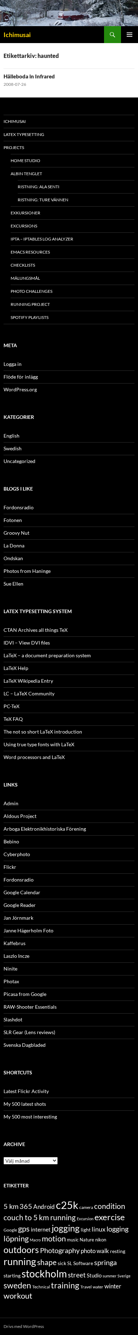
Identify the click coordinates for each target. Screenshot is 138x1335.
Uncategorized (19, 461)
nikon (100, 1239)
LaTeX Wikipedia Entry (28, 681)
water (98, 1286)
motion (54, 1238)
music (73, 1239)
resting (117, 1251)
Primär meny (129, 34)
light (86, 1230)
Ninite (10, 969)
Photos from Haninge (27, 571)
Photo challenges (31, 291)
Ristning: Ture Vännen (43, 199)
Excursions (24, 226)
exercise (109, 1217)
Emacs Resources (30, 252)
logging (117, 1228)
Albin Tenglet (26, 173)
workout (18, 1295)
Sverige (124, 1276)
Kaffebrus (14, 943)
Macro (35, 1240)
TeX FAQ (13, 719)
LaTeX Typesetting (24, 134)
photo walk (95, 1250)
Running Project (30, 304)
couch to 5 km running (40, 1217)
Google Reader (20, 905)
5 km (11, 1206)
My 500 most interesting (30, 1117)
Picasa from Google (25, 994)
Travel (86, 1286)
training (65, 1285)
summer (109, 1276)
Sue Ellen (13, 584)
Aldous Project (20, 816)
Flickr (10, 867)
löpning (16, 1238)
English (11, 436)
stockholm (44, 1274)
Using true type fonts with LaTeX (39, 744)
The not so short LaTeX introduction (43, 732)
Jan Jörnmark (18, 918)
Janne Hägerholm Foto (28, 930)
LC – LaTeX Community (29, 693)
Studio (94, 1275)
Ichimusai (17, 34)
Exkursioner (25, 212)
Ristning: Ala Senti (38, 186)
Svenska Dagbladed (25, 1045)
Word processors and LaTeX (34, 757)
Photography (60, 1250)
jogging (66, 1228)
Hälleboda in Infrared (29, 76)
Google (10, 1230)
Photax (11, 981)
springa (105, 1262)
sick (62, 1263)
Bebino (11, 841)
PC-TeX (11, 706)
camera (86, 1207)
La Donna (14, 545)
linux (98, 1229)
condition (109, 1206)
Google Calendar (22, 892)
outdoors (21, 1249)
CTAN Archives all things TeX (36, 630)
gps (24, 1228)
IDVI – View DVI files (27, 643)
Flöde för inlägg (21, 377)
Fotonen (13, 520)
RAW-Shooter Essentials (30, 1007)
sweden (17, 1285)
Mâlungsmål (25, 278)
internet (41, 1229)
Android (44, 1206)
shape (47, 1262)
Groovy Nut (16, 533)
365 (25, 1206)
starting (12, 1275)
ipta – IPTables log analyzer (42, 239)
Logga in (13, 364)
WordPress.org (20, 389)
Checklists (23, 265)
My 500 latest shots (25, 1104)
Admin (11, 803)
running (20, 1261)
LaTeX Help (16, 668)
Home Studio (25, 160)
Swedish (13, 448)
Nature (87, 1239)
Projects (14, 147)
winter (112, 1286)
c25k (67, 1205)
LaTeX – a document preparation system (47, 655)
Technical (41, 1286)
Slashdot (13, 1019)
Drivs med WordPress (24, 1326)
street (77, 1275)
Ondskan (13, 558)
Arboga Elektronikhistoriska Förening (45, 829)
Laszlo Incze (16, 956)
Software (83, 1263)
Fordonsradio (19, 507)
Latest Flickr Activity (26, 1091)
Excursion (85, 1218)
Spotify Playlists (29, 317)
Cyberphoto (17, 854)
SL (69, 1263)
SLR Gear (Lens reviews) (29, 1032)
